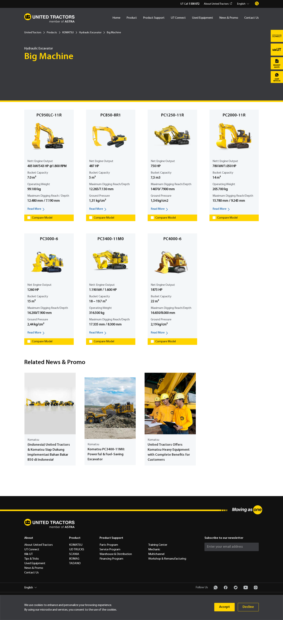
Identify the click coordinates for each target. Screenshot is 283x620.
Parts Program (109, 544)
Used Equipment (202, 17)
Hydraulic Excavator (90, 32)
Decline (248, 607)
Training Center (157, 544)
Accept (224, 607)
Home (116, 17)
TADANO (75, 563)
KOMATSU (68, 32)
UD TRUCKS (76, 549)
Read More (34, 209)
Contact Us (251, 17)
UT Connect (178, 17)
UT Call (189, 4)
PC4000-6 (172, 239)
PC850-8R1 (110, 115)
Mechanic (154, 549)
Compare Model (42, 217)
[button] (243, 4)
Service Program (110, 549)
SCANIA (74, 554)
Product (131, 17)
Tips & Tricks (31, 558)
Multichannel (156, 554)
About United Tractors (216, 4)
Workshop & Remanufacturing (167, 558)
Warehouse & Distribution (116, 554)
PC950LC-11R (49, 115)
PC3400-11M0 (110, 239)
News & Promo (228, 17)
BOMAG (74, 558)
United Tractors (32, 32)
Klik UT (28, 554)
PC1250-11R (172, 115)
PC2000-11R (234, 115)
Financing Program (111, 558)
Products (52, 32)
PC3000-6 (49, 239)
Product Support (154, 17)
